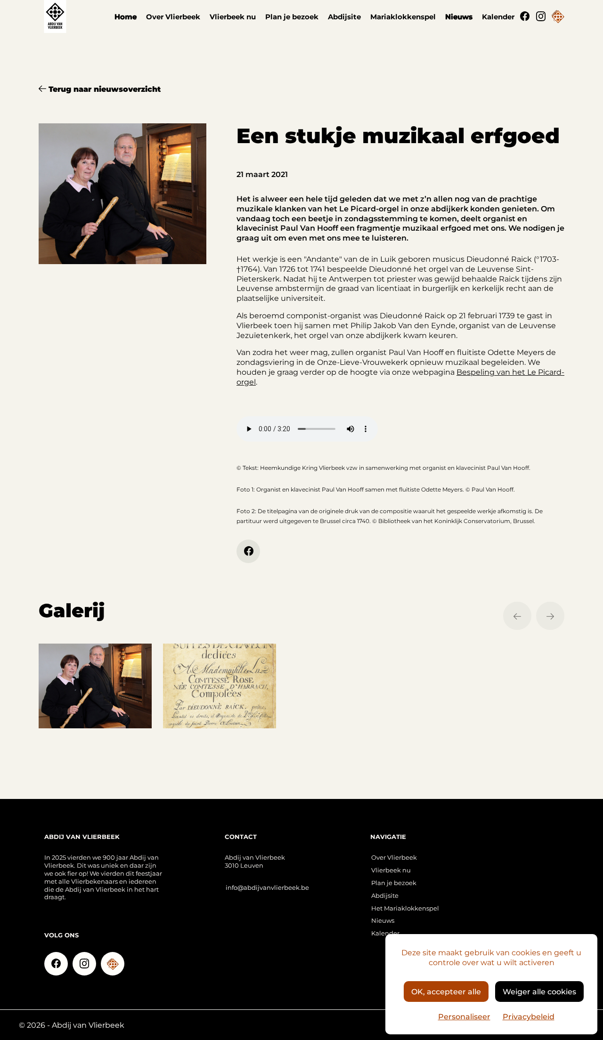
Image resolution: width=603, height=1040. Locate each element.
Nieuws (459, 16)
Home (125, 16)
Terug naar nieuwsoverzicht (103, 88)
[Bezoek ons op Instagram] (540, 16)
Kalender (498, 16)
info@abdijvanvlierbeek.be (267, 887)
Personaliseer (464, 1016)
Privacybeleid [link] (528, 1016)
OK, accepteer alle (446, 991)
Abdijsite (344, 16)
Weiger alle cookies (539, 991)
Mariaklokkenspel (403, 16)
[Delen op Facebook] (248, 551)
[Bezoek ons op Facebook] (524, 16)
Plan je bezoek (291, 16)
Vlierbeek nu (233, 16)
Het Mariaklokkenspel (405, 908)
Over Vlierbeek (173, 16)
